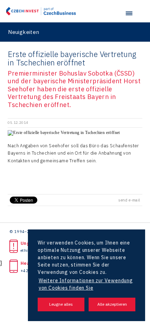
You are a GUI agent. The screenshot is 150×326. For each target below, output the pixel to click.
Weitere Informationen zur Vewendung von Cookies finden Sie (86, 284)
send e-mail (129, 200)
